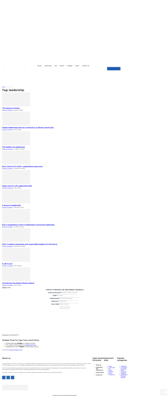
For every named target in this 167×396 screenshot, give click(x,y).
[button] (92, 65)
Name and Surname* (55, 292)
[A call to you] (16, 261)
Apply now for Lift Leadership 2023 (17, 186)
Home (3, 86)
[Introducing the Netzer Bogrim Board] (16, 281)
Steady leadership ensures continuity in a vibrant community (28, 128)
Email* (55, 295)
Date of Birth (55, 304)
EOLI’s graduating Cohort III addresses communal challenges (28, 225)
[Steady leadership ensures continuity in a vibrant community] (16, 125)
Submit (64, 307)
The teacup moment (11, 108)
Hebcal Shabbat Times (15, 349)
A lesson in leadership (11, 205)
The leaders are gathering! (13, 147)
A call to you (7, 264)
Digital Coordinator (7, 110)
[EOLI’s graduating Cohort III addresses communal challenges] (16, 222)
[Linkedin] (12, 377)
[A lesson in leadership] (16, 203)
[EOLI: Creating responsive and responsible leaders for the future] (16, 242)
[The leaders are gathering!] (16, 144)
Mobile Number (55, 298)
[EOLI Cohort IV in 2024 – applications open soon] (16, 164)
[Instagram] (8, 377)
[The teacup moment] (16, 106)
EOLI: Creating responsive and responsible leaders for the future (29, 244)
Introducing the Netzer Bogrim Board (18, 283)
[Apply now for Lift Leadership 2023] (16, 183)
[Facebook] (4, 377)
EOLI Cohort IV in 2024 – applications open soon (22, 166)
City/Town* (55, 301)
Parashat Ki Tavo (30, 345)
